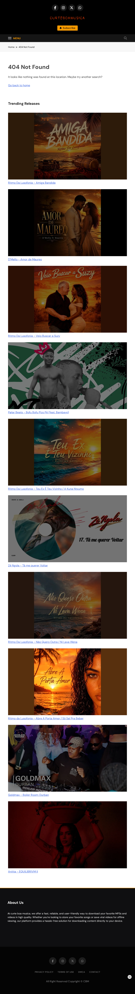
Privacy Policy (44, 972)
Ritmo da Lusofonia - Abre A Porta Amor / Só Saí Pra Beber (45, 718)
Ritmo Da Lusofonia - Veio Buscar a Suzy (34, 336)
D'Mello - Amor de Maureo (25, 259)
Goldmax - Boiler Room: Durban (28, 795)
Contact (94, 972)
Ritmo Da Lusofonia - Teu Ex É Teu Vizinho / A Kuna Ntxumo (46, 489)
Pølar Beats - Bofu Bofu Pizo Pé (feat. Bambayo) (38, 412)
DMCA (81, 972)
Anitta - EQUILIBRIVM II (23, 871)
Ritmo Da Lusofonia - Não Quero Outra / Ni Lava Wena (42, 642)
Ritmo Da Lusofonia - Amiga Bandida (32, 183)
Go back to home (19, 85)
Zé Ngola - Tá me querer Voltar (28, 565)
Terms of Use (66, 972)
